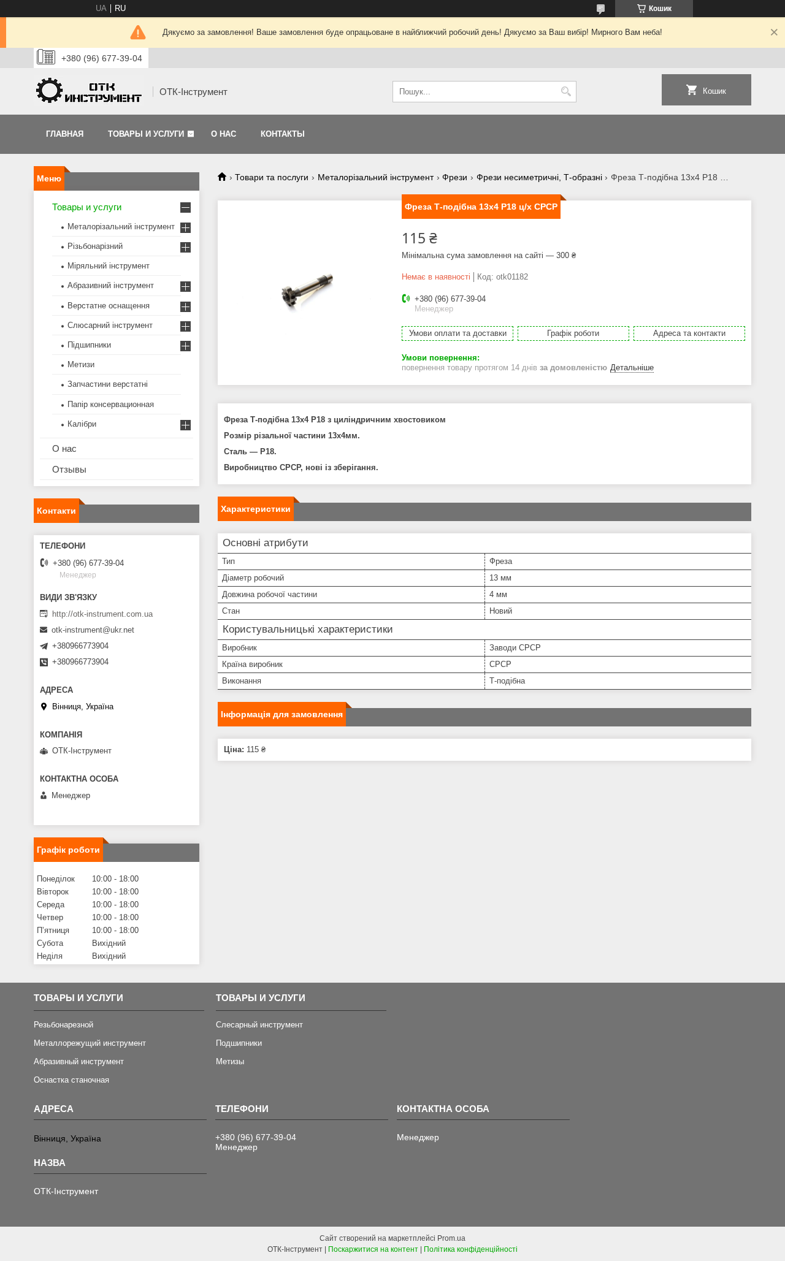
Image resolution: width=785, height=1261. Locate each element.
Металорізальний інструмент (376, 177)
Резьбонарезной (63, 1024)
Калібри (81, 424)
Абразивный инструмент (79, 1061)
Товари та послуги (271, 177)
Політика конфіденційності (471, 1249)
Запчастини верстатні (107, 384)
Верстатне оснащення (108, 305)
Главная (64, 134)
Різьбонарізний (95, 246)
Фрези (454, 177)
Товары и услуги (146, 134)
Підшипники (89, 344)
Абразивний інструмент (110, 285)
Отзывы (69, 469)
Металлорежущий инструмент (90, 1043)
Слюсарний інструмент (110, 325)
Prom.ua (451, 1238)
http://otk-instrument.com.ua (102, 614)
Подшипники (239, 1043)
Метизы (230, 1061)
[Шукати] (565, 91)
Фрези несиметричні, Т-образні (539, 177)
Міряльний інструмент (108, 265)
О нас (223, 134)
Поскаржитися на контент (373, 1249)
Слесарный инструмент (259, 1024)
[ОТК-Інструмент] (89, 92)
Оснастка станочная (71, 1079)
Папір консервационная (110, 404)
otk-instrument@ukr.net (93, 629)
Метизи (80, 364)
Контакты (283, 134)
